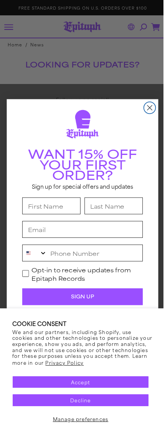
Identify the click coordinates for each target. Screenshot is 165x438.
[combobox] (32, 253)
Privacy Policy (64, 362)
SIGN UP (79, 296)
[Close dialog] (147, 108)
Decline (80, 400)
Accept (80, 382)
